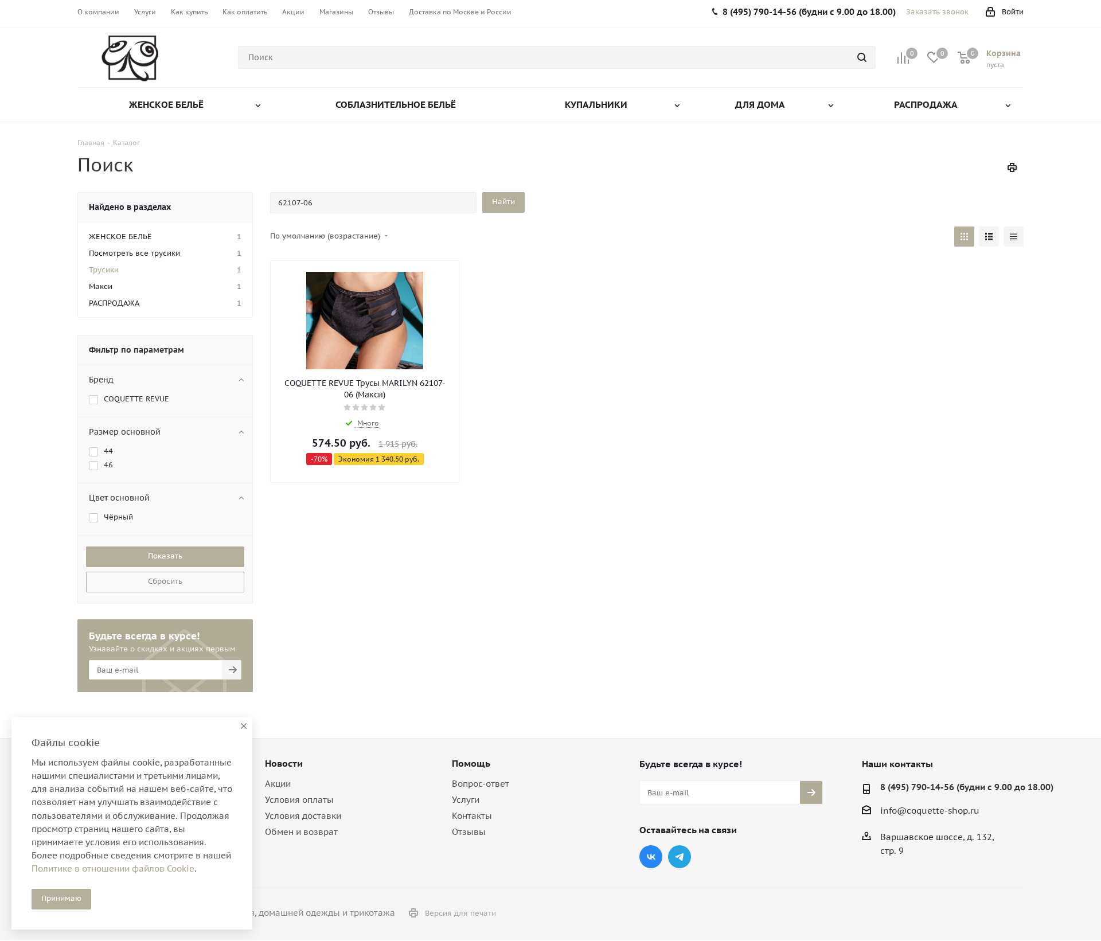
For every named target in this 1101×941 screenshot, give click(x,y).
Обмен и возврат (301, 831)
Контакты (472, 815)
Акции (278, 783)
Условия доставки (303, 815)
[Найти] (862, 57)
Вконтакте (650, 856)
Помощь (471, 763)
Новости (284, 763)
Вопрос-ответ (480, 783)
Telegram (679, 856)
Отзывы (469, 831)
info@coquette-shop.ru (929, 810)
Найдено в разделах (130, 207)
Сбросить (165, 581)
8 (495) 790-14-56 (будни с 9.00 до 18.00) (966, 787)
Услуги (465, 799)
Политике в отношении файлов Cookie (113, 868)
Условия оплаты (299, 799)
